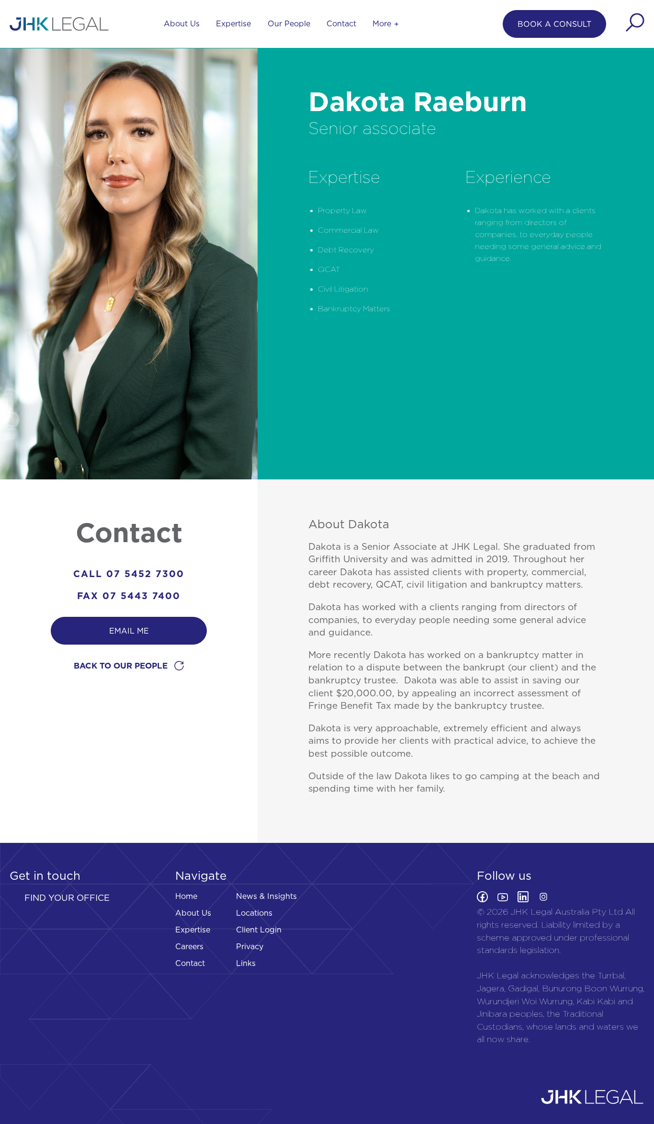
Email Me (129, 630)
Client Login (259, 929)
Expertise (233, 23)
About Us (182, 23)
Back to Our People (122, 665)
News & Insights (266, 896)
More (381, 23)
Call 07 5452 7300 (128, 573)
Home (186, 896)
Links (246, 963)
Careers (189, 946)
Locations (254, 912)
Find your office (67, 897)
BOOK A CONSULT (554, 24)
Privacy (249, 946)
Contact (341, 23)
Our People (289, 23)
